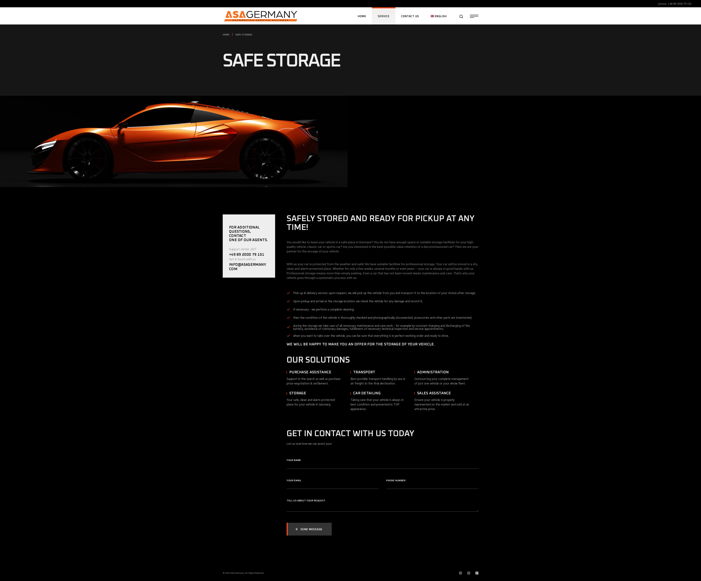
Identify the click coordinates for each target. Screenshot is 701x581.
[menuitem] (439, 15)
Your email (294, 480)
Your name (294, 460)
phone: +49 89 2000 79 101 (675, 3)
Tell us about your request (306, 501)
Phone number (396, 480)
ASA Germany (237, 572)
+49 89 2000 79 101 (246, 254)
